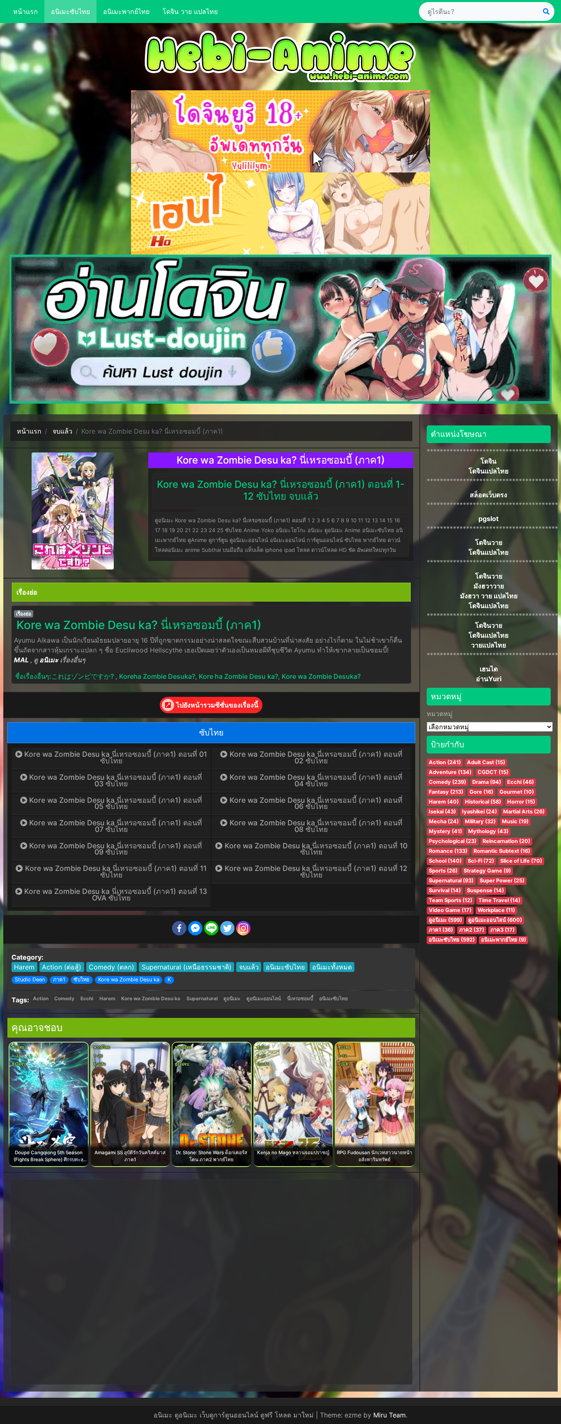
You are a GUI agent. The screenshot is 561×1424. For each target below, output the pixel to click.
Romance (448, 851)
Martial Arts (524, 811)
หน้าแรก (25, 11)
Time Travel (499, 900)
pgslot (488, 518)
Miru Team (389, 1415)
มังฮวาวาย (489, 586)
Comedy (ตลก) (111, 967)
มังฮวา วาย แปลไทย (488, 596)
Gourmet (516, 792)
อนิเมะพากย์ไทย (126, 11)
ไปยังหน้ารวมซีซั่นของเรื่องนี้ (217, 705)
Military (480, 821)
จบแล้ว (249, 967)
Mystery (445, 831)
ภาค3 (502, 930)
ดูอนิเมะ (231, 998)
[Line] (211, 928)
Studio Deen (30, 979)
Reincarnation (506, 841)
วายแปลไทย (488, 645)
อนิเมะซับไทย (70, 11)
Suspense (485, 890)
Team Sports (450, 900)
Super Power (502, 880)
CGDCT (493, 772)
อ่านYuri (488, 679)
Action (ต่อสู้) (61, 967)
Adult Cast (486, 762)
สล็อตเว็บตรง (488, 495)
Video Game (450, 910)
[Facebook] (179, 928)
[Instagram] (243, 928)
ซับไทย (82, 979)
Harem (24, 967)
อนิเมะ (48, 660)
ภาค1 (59, 979)
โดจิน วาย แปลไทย (190, 11)
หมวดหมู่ (440, 714)
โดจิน (489, 461)
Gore (481, 792)
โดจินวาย (488, 542)
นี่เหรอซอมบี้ (300, 998)
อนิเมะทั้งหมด (332, 967)
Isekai (442, 811)
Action (40, 998)
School (445, 861)
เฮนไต (489, 669)
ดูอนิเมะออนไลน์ (263, 998)
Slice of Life (521, 861)
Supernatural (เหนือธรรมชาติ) (187, 967)
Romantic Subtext (502, 851)
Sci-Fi (481, 861)
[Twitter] (227, 928)
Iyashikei (479, 811)
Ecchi (86, 998)
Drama (486, 782)
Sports (443, 871)
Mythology (488, 831)
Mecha (444, 821)
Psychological (452, 841)
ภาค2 (471, 930)
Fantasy (446, 792)
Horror (521, 802)
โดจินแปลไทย (488, 471)
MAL (21, 660)
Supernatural (202, 998)
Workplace (496, 910)
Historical (483, 802)
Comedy (64, 998)
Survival (445, 890)
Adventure (450, 772)
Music (515, 821)
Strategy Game (487, 871)
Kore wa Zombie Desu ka (128, 979)
